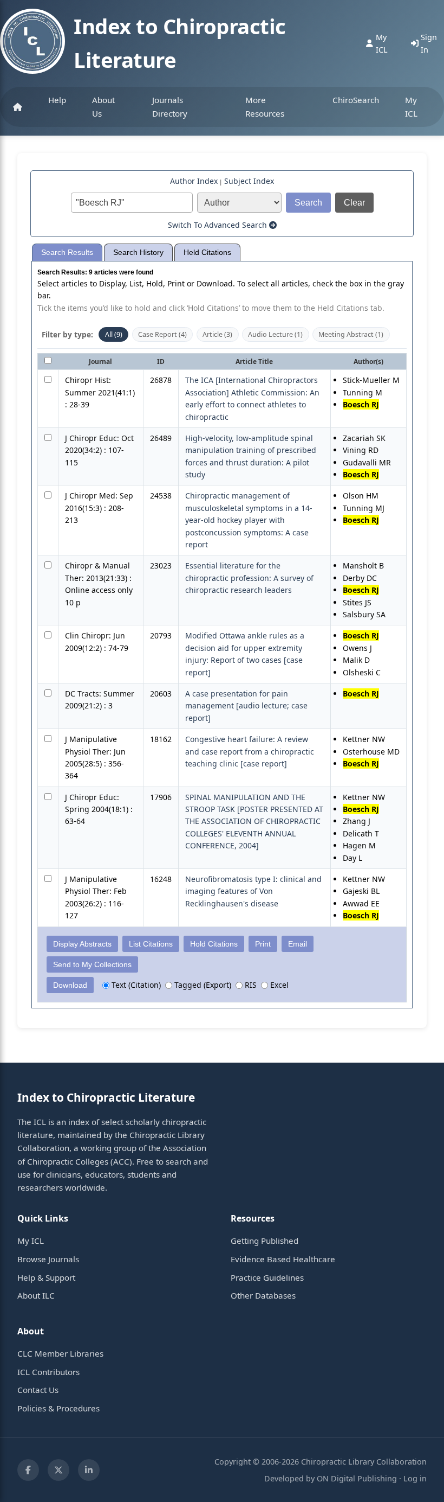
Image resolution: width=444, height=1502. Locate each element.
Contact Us (37, 1389)
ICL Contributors (48, 1371)
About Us (103, 106)
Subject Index (249, 181)
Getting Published (264, 1240)
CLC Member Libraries (60, 1353)
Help (57, 99)
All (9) (113, 334)
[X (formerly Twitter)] (58, 1470)
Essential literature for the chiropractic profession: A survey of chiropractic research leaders (249, 577)
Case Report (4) (162, 334)
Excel (278, 985)
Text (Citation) (135, 985)
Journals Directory (169, 106)
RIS (250, 985)
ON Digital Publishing (357, 1478)
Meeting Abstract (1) (350, 334)
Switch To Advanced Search (218, 225)
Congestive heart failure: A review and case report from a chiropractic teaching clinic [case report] (249, 751)
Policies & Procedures (58, 1408)
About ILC (36, 1295)
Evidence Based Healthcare (283, 1259)
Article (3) (217, 334)
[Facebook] (28, 1470)
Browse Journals (48, 1259)
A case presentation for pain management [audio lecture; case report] (246, 705)
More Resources (264, 106)
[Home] (17, 106)
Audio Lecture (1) (275, 334)
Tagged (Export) (201, 985)
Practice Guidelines (267, 1277)
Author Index (194, 181)
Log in (415, 1478)
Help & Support (46, 1277)
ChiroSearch (355, 99)
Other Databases (263, 1295)
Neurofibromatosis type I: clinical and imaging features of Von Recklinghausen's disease (253, 891)
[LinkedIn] (89, 1470)
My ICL (411, 106)
